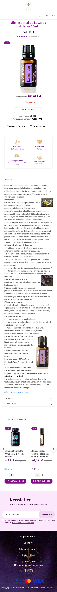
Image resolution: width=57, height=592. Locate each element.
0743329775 (30, 561)
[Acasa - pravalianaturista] (28, 6)
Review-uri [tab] (10, 404)
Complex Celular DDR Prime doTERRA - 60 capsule (14, 454)
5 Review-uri (34, 36)
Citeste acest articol (13, 376)
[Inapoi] (2, 23)
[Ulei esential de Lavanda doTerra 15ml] (28, 67)
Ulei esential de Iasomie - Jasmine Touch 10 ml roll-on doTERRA (40, 454)
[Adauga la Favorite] (25, 429)
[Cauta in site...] (53, 16)
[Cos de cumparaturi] (47, 16)
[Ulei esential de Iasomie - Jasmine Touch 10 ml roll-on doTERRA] (41, 437)
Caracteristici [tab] (10, 398)
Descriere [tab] (8, 179)
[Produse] (4, 17)
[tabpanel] (28, 67)
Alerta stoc (30, 109)
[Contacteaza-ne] (40, 16)
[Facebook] (25, 571)
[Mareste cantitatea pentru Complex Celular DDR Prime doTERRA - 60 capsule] (16, 475)
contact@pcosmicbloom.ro (30, 565)
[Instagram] (31, 571)
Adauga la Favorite (17, 126)
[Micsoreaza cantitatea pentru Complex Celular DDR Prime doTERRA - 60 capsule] (7, 475)
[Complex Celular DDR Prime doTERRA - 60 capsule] (15, 437)
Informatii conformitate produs (16, 392)
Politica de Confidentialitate (23, 523)
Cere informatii (39, 126)
